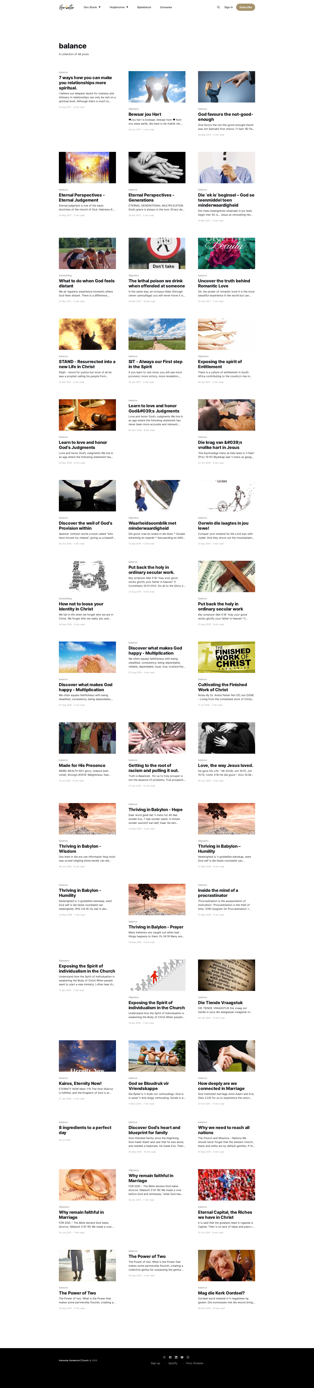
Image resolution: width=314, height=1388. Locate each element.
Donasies (166, 7)
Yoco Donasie (194, 1363)
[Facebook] (170, 1357)
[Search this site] (218, 7)
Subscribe (245, 7)
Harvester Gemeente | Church (74, 1360)
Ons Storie (90, 7)
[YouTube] (182, 1357)
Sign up (155, 1363)
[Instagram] (188, 1357)
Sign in (228, 7)
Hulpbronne (117, 7)
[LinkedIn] (176, 1357)
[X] (164, 1357)
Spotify (172, 1363)
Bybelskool (144, 7)
